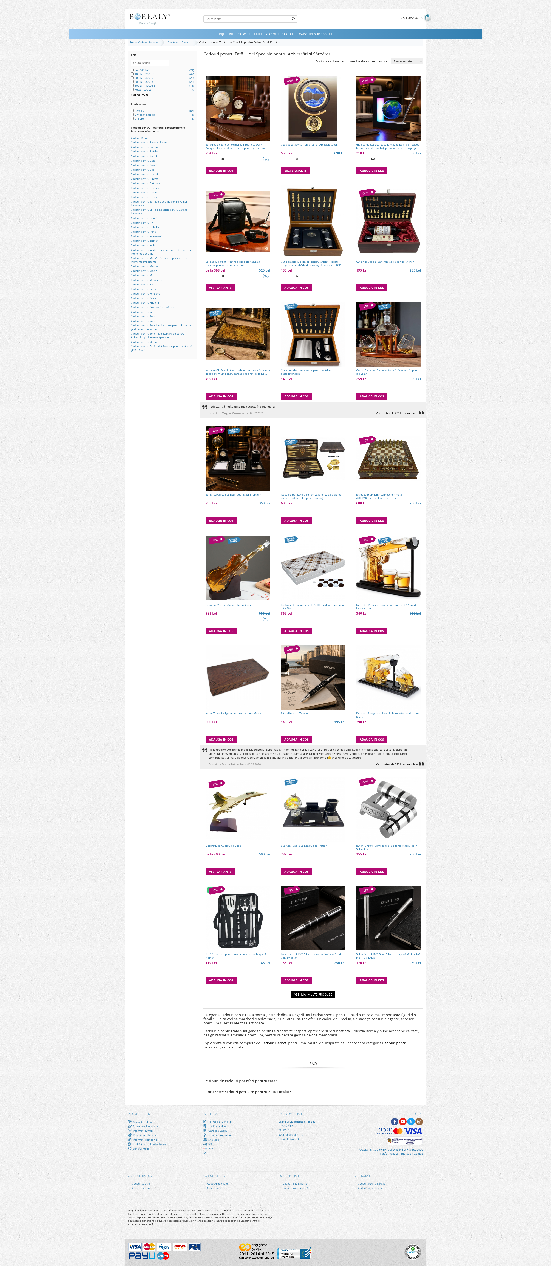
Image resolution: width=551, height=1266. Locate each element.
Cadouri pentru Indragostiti (147, 236)
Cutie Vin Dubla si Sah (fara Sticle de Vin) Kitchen (385, 262)
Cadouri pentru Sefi (142, 312)
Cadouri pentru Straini (144, 342)
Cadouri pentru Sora (143, 321)
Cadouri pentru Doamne (145, 188)
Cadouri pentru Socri (143, 316)
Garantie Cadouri (218, 1130)
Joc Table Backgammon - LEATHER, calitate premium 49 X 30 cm (312, 606)
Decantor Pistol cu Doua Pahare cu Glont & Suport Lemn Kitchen (386, 606)
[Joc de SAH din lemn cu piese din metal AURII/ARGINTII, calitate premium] (388, 458)
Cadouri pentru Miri (142, 275)
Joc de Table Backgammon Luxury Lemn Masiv (233, 713)
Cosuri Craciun (140, 1187)
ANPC (211, 1148)
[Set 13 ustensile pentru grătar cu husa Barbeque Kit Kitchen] (238, 918)
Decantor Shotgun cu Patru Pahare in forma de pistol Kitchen (387, 715)
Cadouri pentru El (396, 1042)
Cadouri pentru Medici (144, 271)
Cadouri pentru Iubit (143, 245)
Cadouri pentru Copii (143, 170)
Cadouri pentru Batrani (144, 147)
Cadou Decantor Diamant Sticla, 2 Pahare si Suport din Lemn (386, 372)
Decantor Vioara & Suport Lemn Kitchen (229, 605)
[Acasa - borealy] (149, 19)
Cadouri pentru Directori (145, 179)
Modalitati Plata (142, 1121)
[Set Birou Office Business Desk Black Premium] (238, 458)
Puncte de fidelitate (144, 1135)
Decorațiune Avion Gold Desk (223, 845)
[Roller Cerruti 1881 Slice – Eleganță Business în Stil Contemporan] (313, 918)
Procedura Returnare (145, 1126)
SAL (205, 1152)
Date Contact (140, 1148)
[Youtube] (403, 1121)
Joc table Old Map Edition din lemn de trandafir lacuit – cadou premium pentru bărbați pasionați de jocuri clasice (238, 372)
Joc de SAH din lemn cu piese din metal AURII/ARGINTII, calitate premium (379, 496)
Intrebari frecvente (219, 1135)
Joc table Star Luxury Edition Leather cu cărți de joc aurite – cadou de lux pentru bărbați (311, 496)
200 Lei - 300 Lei (144, 78)
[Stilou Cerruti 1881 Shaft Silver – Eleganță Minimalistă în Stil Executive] (388, 918)
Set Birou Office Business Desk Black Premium (233, 494)
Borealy (139, 111)
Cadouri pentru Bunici (144, 156)
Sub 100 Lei (142, 70)
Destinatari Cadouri (180, 42)
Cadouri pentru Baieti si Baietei (149, 142)
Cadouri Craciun (141, 1183)
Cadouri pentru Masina (144, 266)
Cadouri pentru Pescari (144, 298)
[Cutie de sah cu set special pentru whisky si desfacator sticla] (313, 334)
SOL (210, 1144)
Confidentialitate (218, 1126)
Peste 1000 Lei (143, 89)
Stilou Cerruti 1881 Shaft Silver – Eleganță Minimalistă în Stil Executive (388, 956)
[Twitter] (411, 1121)
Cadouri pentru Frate (143, 231)
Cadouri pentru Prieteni (145, 302)
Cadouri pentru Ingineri (145, 240)
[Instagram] (419, 1121)
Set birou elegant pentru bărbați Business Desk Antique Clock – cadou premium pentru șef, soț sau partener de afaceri (236, 146)
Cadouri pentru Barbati (371, 1183)
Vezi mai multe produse (313, 994)
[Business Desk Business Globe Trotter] (313, 809)
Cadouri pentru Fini (142, 222)
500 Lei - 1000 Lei (145, 85)
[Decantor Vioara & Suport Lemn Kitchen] (238, 568)
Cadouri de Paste (217, 1183)
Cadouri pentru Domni (144, 197)
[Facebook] (394, 1121)
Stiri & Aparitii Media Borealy (150, 1144)
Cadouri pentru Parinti (144, 289)
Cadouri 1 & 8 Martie (295, 1183)
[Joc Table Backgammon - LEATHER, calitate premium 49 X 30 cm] (313, 568)
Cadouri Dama (139, 138)
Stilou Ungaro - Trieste (294, 713)
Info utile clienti (140, 1114)
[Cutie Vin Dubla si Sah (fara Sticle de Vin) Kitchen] (388, 221)
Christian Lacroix (145, 115)
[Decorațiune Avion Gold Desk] (238, 810)
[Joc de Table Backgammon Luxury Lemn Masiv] (238, 677)
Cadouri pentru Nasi (143, 284)
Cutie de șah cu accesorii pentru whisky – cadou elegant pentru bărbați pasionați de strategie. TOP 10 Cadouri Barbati (312, 263)
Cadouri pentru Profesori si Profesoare (154, 307)
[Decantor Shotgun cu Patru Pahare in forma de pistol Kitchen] (388, 677)
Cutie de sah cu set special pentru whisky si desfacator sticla (306, 372)
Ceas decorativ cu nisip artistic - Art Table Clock (309, 144)
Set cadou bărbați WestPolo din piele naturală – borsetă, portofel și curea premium (234, 263)
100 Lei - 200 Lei (144, 74)
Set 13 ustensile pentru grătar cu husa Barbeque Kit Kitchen (236, 956)
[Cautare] (293, 19)
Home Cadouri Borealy (144, 42)
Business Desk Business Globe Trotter (304, 845)
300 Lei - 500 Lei (144, 82)
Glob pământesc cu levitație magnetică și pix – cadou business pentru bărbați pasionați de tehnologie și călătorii (387, 146)
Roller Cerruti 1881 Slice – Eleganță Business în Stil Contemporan (311, 956)
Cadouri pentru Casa (143, 161)
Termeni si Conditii (219, 1121)
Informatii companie (144, 1139)
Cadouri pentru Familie (144, 218)
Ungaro (139, 118)
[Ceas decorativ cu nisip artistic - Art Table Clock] (313, 108)
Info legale (211, 1114)
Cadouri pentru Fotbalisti (145, 227)
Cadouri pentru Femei (370, 1187)
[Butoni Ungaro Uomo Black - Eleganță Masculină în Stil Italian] (388, 809)
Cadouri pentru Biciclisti (145, 151)
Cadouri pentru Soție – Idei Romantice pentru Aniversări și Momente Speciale (157, 335)
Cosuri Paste (214, 1187)
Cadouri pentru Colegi (144, 165)
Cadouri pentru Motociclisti (147, 280)
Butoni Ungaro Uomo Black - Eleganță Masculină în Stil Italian (386, 847)
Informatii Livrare (143, 1130)
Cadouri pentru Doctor (144, 192)
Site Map (213, 1139)
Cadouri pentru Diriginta (145, 183)
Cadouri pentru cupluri (144, 174)
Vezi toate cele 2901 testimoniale (397, 413)
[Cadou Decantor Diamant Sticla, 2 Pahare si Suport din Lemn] (388, 334)
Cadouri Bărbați (274, 1042)
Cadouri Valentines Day (296, 1187)
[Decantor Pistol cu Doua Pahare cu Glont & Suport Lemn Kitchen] (388, 568)
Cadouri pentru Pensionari (146, 293)
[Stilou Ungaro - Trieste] (313, 677)
